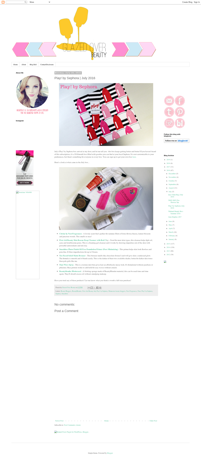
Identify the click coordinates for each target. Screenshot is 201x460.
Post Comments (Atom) (72, 425)
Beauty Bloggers (66, 291)
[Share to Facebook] (97, 287)
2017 (169, 167)
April (171, 228)
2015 (169, 243)
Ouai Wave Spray (66, 264)
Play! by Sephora (147, 291)
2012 (169, 254)
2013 (169, 251)
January (172, 239)
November (172, 177)
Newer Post (59, 420)
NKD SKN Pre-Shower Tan (174, 201)
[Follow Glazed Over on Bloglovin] (176, 142)
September (172, 184)
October (172, 181)
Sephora (58, 294)
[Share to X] (94, 287)
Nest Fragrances (131, 291)
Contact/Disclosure (47, 64)
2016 (169, 170)
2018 (169, 163)
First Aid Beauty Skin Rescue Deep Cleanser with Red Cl (83, 240)
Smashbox (65, 294)
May (170, 225)
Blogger (110, 453)
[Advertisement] (106, 397)
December (172, 173)
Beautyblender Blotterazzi (70, 271)
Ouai (139, 291)
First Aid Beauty (87, 291)
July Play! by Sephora (101, 291)
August (171, 188)
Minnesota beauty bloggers (116, 291)
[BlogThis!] (91, 287)
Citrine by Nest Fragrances (70, 233)
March (171, 232)
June (170, 221)
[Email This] (89, 287)
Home (15, 64)
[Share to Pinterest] (100, 287)
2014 (169, 247)
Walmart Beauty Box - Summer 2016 (176, 212)
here (134, 156)
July (170, 191)
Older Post (153, 420)
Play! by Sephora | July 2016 (176, 207)
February (172, 235)
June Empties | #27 (174, 217)
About (23, 64)
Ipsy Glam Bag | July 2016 (175, 195)
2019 (169, 159)
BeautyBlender (77, 291)
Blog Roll (33, 64)
